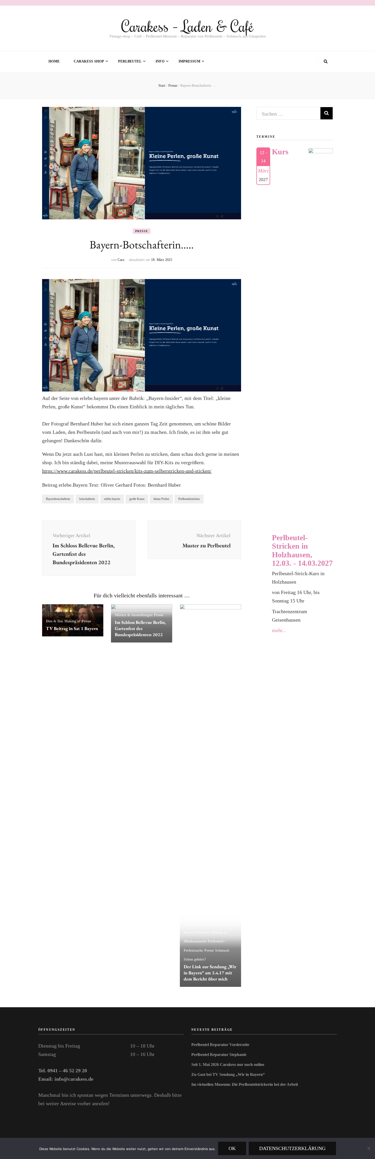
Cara (121, 260)
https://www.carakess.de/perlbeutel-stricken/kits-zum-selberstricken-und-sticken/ (126, 471)
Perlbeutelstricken (189, 499)
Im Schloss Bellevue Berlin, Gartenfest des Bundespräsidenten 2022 (140, 628)
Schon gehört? (195, 959)
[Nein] (368, 1148)
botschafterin (87, 499)
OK (232, 1148)
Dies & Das (54, 621)
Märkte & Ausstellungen (134, 615)
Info (160, 61)
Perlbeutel (130, 61)
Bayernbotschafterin (58, 499)
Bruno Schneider (197, 932)
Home (54, 61)
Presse (141, 231)
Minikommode (195, 941)
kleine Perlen (161, 499)
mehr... (279, 630)
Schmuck (222, 950)
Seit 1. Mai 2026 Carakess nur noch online (227, 1064)
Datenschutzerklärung (292, 1148)
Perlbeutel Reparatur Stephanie (218, 1054)
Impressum (189, 61)
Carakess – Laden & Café (187, 26)
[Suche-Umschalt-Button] (326, 62)
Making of (72, 621)
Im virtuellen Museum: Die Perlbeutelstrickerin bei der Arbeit (244, 1084)
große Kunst (136, 499)
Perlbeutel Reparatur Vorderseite (220, 1044)
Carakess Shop (89, 61)
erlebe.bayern (112, 499)
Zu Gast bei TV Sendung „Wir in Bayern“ (228, 1074)
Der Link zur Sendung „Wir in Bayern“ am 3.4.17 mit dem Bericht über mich (210, 973)
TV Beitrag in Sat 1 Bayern (72, 628)
